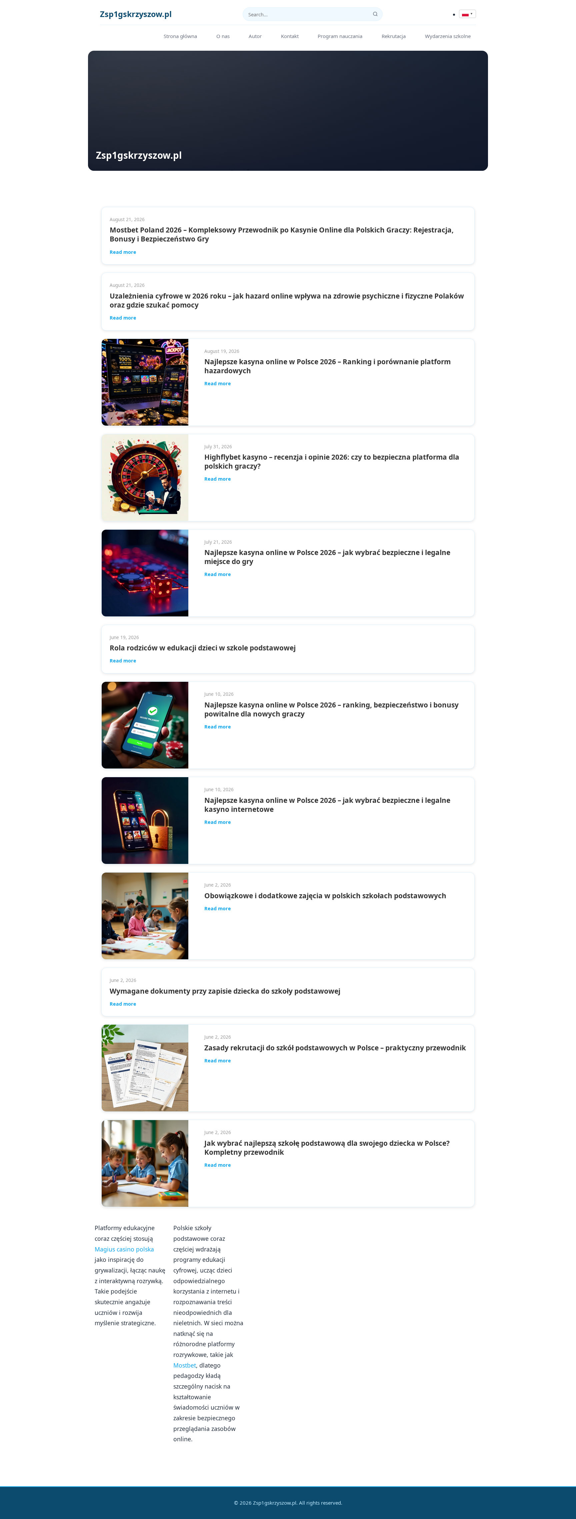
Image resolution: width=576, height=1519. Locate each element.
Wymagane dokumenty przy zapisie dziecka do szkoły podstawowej (225, 991)
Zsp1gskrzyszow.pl (136, 14)
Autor (255, 36)
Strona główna (180, 36)
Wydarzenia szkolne (448, 36)
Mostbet (184, 1365)
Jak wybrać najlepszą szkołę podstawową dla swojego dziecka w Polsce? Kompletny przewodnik (327, 1147)
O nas (223, 36)
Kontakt (290, 36)
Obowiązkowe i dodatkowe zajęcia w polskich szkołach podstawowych (325, 895)
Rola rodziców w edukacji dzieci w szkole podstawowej (203, 647)
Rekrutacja (394, 36)
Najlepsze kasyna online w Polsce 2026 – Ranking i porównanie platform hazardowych (327, 366)
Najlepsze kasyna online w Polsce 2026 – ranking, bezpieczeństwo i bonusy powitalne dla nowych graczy (331, 709)
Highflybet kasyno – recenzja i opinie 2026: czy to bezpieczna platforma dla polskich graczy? (331, 461)
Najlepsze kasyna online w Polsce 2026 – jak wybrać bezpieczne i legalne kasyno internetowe (327, 805)
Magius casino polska (124, 1249)
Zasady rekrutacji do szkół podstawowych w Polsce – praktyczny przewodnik (335, 1047)
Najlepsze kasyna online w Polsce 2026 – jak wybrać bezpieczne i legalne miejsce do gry (327, 557)
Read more (123, 252)
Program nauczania (340, 36)
